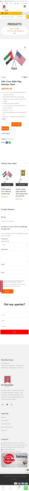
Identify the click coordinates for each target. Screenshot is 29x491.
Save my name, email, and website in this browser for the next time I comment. (13, 281)
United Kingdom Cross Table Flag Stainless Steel (6, 191)
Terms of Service (13, 286)
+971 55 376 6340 (19, 447)
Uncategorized (10, 139)
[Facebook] (7, 404)
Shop (6, 13)
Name (3, 264)
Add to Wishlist (6, 133)
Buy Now (5, 128)
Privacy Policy (4, 286)
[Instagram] (2, 404)
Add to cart (16, 124)
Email (3, 272)
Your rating (4, 238)
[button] (26, 163)
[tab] (14, 151)
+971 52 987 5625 (23, 1)
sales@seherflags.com (11, 1)
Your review (4, 249)
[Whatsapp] (11, 404)
